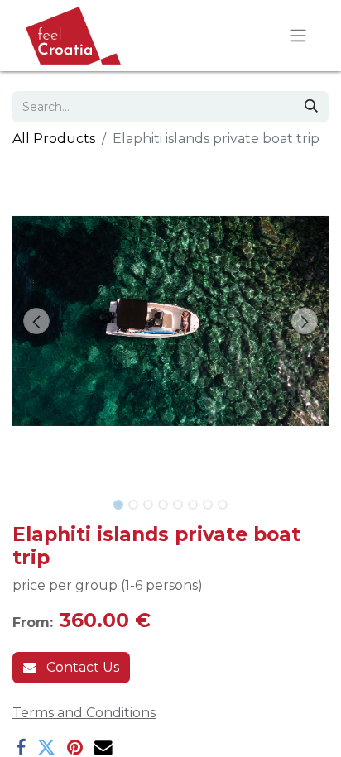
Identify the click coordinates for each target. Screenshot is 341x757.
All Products (53, 138)
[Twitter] (46, 748)
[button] (36, 321)
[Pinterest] (75, 748)
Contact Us (81, 667)
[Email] (103, 748)
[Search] (311, 106)
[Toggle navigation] (298, 36)
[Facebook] (21, 748)
